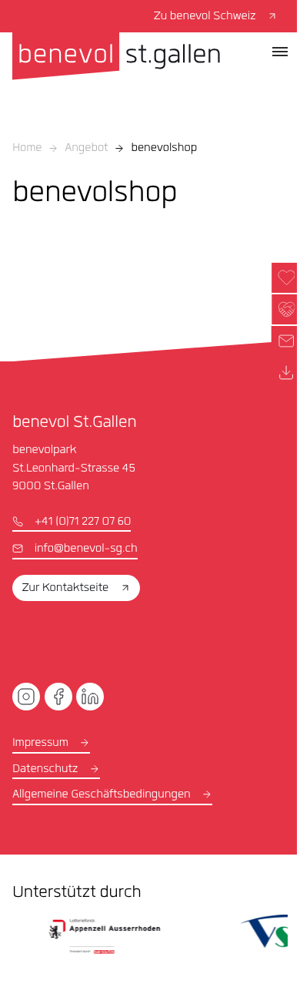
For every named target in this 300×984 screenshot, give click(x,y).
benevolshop (164, 148)
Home (27, 148)
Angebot (86, 148)
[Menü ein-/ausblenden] (280, 51)
